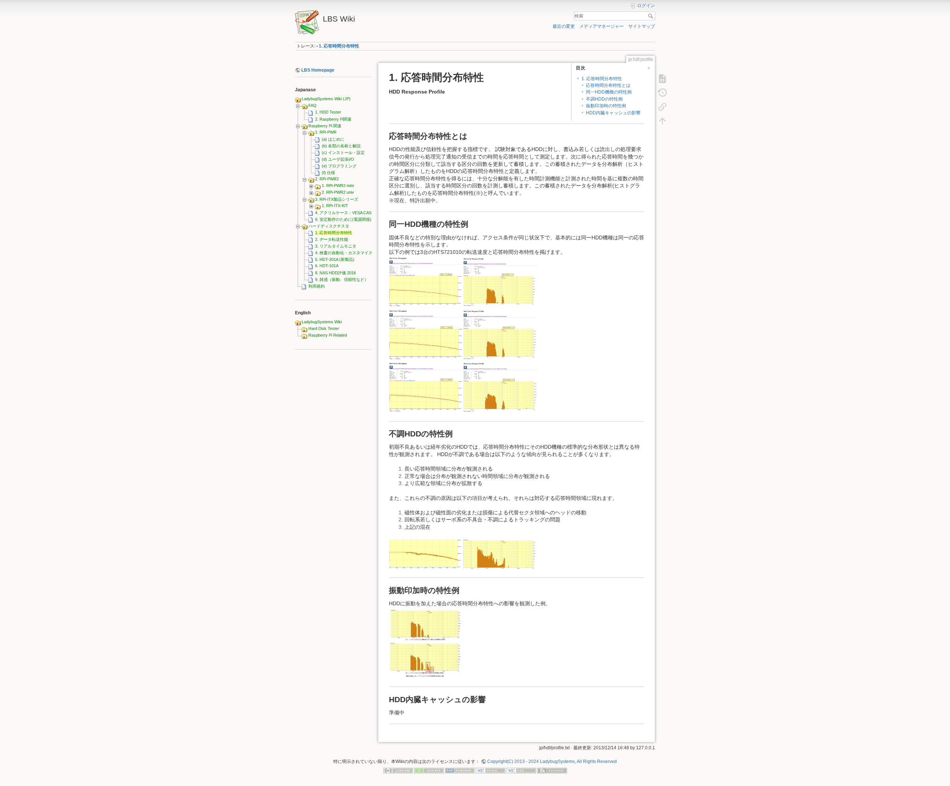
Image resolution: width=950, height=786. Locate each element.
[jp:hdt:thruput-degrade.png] (426, 554)
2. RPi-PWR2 (327, 179)
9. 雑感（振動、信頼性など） (341, 279)
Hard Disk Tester (323, 328)
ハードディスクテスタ (328, 226)
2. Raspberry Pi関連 (333, 119)
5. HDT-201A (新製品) (334, 259)
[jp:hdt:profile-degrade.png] (500, 554)
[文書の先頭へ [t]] (662, 121)
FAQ (312, 105)
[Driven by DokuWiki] (552, 770)
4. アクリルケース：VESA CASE (344, 212)
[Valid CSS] (521, 770)
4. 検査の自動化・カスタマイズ (344, 252)
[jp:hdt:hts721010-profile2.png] (500, 334)
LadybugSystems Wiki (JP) (326, 98)
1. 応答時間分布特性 (339, 46)
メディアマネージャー (601, 26)
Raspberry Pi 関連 (324, 126)
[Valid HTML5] (490, 770)
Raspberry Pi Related (327, 335)
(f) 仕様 (328, 172)
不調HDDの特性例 (604, 99)
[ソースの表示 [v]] (662, 79)
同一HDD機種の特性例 (609, 92)
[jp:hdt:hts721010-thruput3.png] (426, 387)
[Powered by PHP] (460, 770)
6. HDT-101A (326, 265)
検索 (651, 16)
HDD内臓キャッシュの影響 (613, 112)
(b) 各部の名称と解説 (341, 146)
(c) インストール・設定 (343, 152)
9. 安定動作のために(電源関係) (343, 219)
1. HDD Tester (328, 112)
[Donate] (429, 770)
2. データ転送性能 (331, 239)
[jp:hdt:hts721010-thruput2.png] (426, 334)
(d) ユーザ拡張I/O (338, 159)
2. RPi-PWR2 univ (338, 192)
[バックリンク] (662, 107)
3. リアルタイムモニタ (335, 246)
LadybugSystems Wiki (322, 322)
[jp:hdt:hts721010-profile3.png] (500, 387)
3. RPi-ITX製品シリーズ (336, 199)
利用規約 (316, 286)
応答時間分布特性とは (608, 85)
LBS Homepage (317, 70)
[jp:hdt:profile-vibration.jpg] (426, 643)
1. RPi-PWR (326, 132)
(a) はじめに (333, 139)
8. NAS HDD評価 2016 (335, 273)
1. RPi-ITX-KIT (335, 205)
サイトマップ (641, 26)
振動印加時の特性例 (606, 105)
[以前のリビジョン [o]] (662, 93)
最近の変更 (564, 26)
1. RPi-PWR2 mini (338, 185)
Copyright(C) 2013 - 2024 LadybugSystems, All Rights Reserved (552, 761)
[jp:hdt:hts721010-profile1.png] (500, 282)
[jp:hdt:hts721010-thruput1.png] (426, 282)
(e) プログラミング (339, 166)
